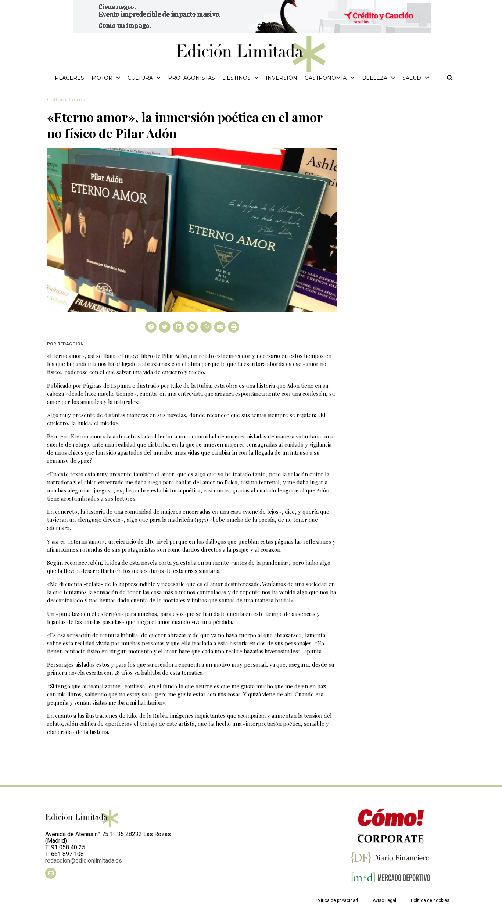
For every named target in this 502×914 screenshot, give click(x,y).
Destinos (236, 78)
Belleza (374, 78)
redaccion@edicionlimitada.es (83, 860)
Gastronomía (326, 78)
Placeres (69, 78)
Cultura (140, 78)
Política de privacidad (336, 900)
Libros (77, 100)
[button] (450, 78)
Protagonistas (191, 78)
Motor (102, 78)
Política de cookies (430, 900)
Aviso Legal (384, 900)
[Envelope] (50, 873)
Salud (411, 78)
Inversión (281, 78)
